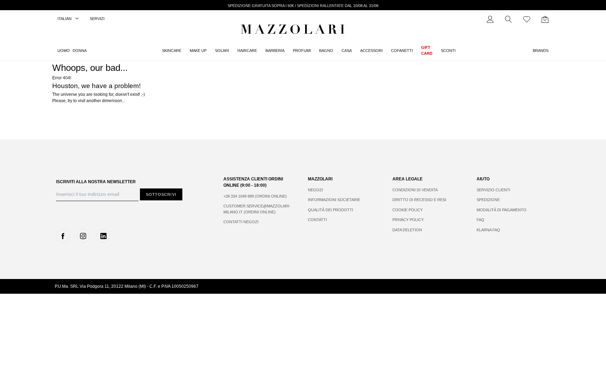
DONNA (80, 50)
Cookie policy (407, 210)
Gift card (426, 50)
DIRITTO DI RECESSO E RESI (419, 200)
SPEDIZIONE (488, 200)
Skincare (171, 50)
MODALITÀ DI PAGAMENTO (501, 210)
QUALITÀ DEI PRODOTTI (330, 210)
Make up (198, 50)
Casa (347, 50)
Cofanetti (402, 50)
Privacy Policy (408, 220)
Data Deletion (407, 230)
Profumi (302, 50)
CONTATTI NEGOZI (240, 222)
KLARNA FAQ (488, 230)
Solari (222, 50)
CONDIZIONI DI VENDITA (415, 190)
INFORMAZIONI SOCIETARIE (334, 200)
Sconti (448, 50)
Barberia (274, 50)
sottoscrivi (161, 194)
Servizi (97, 18)
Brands (540, 50)
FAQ (480, 220)
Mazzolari (294, 31)
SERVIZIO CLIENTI (493, 190)
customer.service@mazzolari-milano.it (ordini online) (256, 209)
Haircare (247, 50)
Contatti (317, 220)
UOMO (64, 50)
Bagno (326, 50)
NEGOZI (315, 190)
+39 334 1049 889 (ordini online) (255, 196)
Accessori (371, 50)
